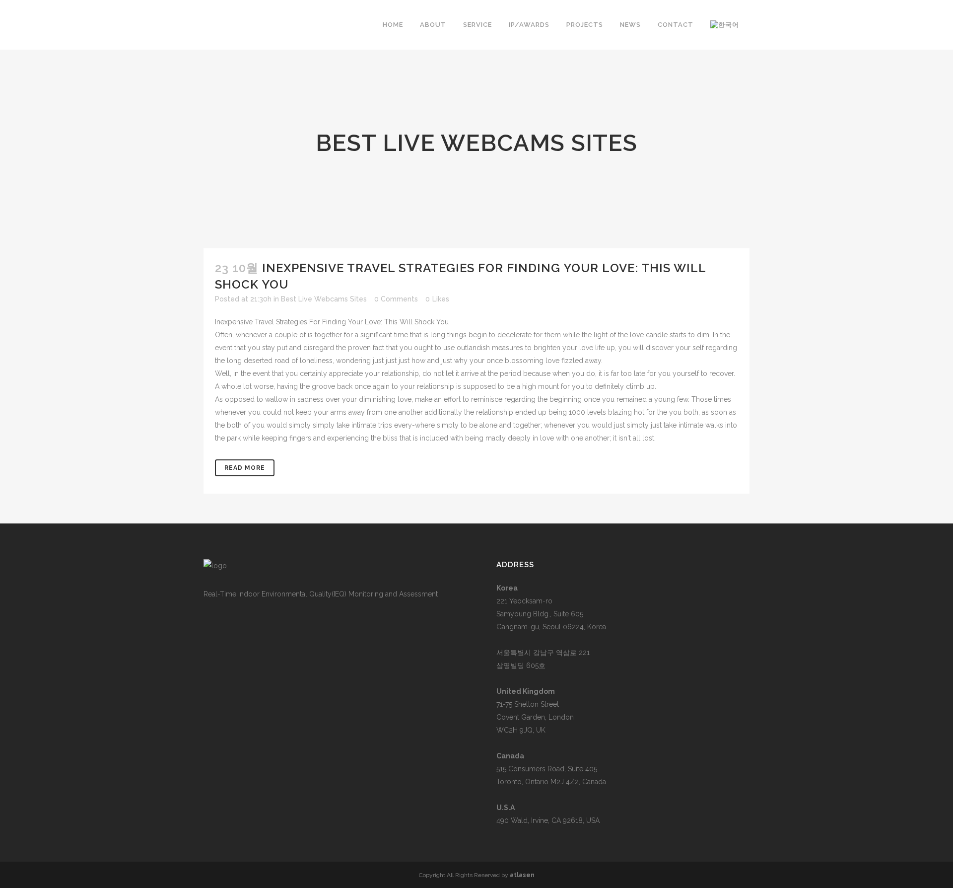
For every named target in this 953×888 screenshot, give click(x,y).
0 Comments (396, 299)
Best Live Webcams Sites (324, 299)
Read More (244, 467)
